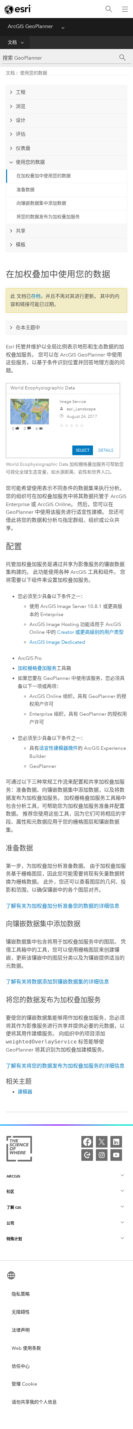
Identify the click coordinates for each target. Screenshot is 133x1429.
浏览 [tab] (21, 106)
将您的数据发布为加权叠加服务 (48, 217)
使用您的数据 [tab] (30, 162)
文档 (12, 42)
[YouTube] (116, 1155)
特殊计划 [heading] (14, 1239)
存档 (36, 296)
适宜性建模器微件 (58, 748)
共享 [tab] (21, 231)
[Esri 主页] (18, 9)
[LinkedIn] (116, 1142)
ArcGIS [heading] (13, 1176)
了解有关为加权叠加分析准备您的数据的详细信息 (62, 906)
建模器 (25, 1092)
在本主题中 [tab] (28, 327)
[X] (101, 1142)
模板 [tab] (21, 245)
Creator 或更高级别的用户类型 (90, 632)
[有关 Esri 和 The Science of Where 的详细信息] (19, 1150)
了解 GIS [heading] (13, 1207)
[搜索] (108, 9)
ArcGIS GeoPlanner (30, 26)
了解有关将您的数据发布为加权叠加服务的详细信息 (65, 1066)
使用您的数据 (33, 73)
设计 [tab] (21, 120)
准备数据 (25, 189)
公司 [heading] (10, 1223)
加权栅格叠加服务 (37, 668)
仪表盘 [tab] (23, 148)
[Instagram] (101, 1155)
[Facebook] (87, 1142)
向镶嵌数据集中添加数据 (41, 203)
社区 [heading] (10, 1191)
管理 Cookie (24, 1384)
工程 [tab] (21, 92)
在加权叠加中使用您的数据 (43, 176)
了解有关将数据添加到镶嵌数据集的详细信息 (57, 982)
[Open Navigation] (125, 9)
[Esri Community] (87, 1155)
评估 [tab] (21, 134)
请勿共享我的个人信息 (34, 1402)
